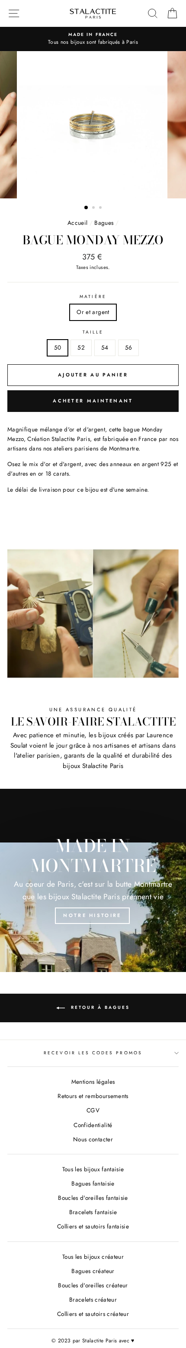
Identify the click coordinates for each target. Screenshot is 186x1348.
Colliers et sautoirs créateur (93, 1313)
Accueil (77, 222)
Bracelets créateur (93, 1299)
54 (105, 347)
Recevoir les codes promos (93, 1053)
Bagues (103, 222)
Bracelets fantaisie (93, 1212)
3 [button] (101, 208)
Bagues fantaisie (92, 1183)
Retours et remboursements (93, 1096)
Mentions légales (93, 1081)
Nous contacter (93, 1139)
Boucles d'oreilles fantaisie (93, 1197)
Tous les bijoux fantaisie (93, 1169)
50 (57, 347)
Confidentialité (93, 1125)
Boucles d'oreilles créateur (93, 1285)
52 (81, 347)
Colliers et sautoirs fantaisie (93, 1226)
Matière (93, 296)
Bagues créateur (92, 1271)
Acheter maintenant (93, 400)
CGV (93, 1110)
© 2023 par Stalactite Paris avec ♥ (93, 1341)
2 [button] (94, 208)
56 (128, 347)
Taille (93, 332)
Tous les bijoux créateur (93, 1256)
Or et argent (93, 312)
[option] (93, 124)
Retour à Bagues (99, 1007)
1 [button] (86, 208)
